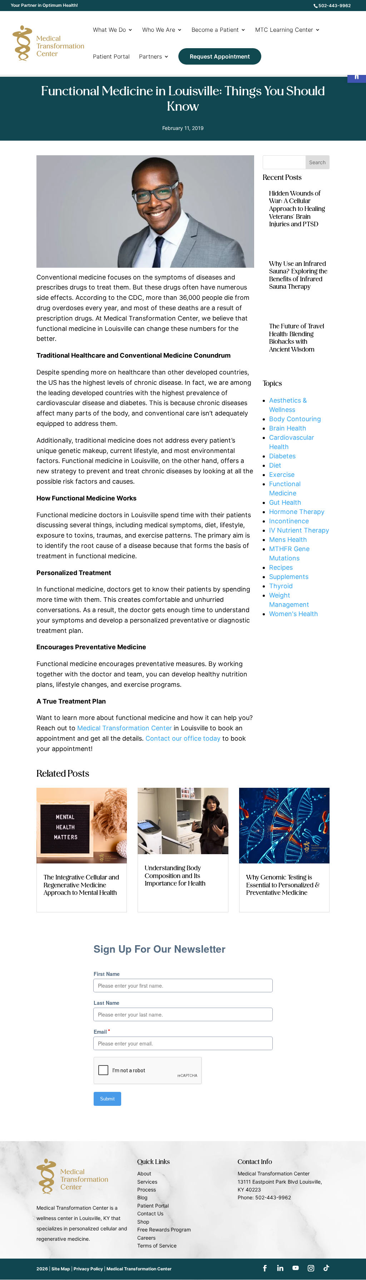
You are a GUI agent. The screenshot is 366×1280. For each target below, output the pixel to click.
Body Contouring (295, 419)
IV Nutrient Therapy (299, 530)
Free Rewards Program (164, 1229)
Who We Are (158, 30)
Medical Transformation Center (124, 728)
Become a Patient (215, 30)
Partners (150, 57)
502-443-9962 (334, 5)
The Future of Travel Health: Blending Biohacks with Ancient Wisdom (296, 338)
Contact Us (150, 1213)
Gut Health (285, 502)
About (144, 1173)
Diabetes (282, 456)
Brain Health (287, 428)
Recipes (281, 567)
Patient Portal (111, 57)
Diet (275, 465)
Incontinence (289, 521)
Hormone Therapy (297, 511)
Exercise (282, 474)
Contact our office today (183, 738)
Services (147, 1182)
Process (146, 1189)
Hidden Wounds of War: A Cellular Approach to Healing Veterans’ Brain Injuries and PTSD (297, 209)
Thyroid (281, 586)
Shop (143, 1222)
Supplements (288, 576)
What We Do (109, 30)
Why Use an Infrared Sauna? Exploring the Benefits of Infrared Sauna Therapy (298, 276)
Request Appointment (220, 56)
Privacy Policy (88, 1268)
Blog (142, 1197)
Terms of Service (157, 1246)
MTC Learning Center (284, 30)
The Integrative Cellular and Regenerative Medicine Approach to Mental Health (81, 885)
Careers (146, 1238)
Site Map (60, 1268)
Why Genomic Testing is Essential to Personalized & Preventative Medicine (282, 885)
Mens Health (288, 539)
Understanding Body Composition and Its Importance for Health (175, 876)
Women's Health (293, 614)
